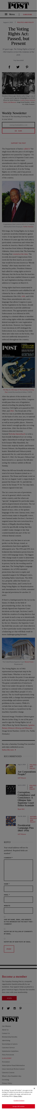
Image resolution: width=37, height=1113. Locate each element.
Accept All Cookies (18, 1106)
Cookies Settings (19, 1100)
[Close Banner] (34, 1088)
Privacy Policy (17, 1096)
